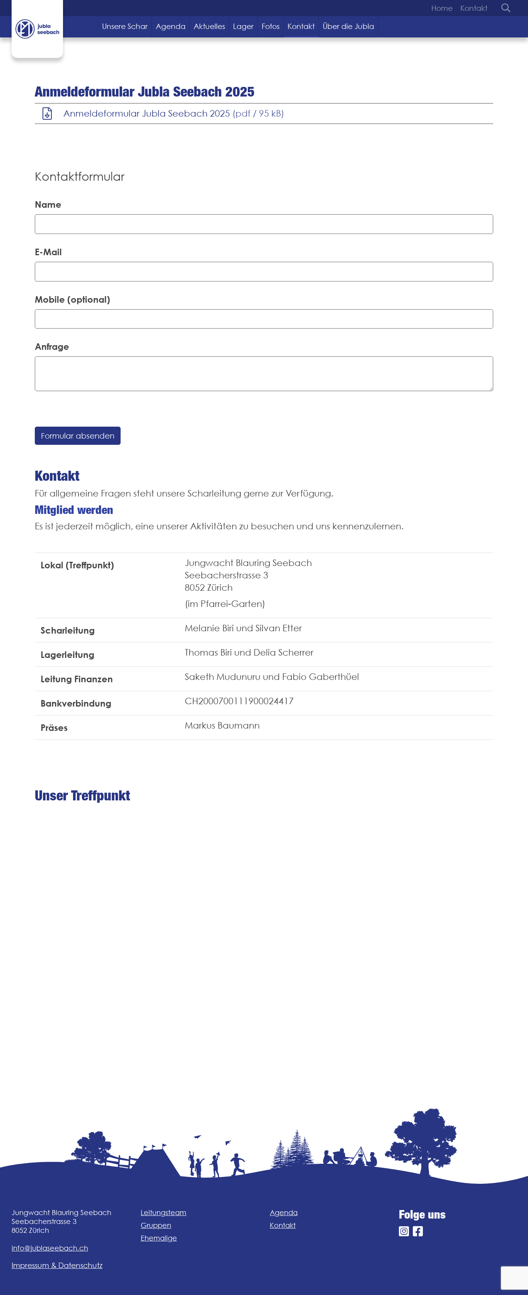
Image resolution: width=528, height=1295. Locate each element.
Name (48, 204)
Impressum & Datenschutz (57, 1265)
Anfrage (52, 346)
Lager (243, 26)
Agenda (171, 26)
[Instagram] (404, 1231)
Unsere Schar (125, 26)
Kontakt (473, 8)
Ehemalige (159, 1238)
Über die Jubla (348, 26)
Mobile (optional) (72, 299)
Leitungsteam (163, 1213)
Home (442, 8)
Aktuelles (209, 26)
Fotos (270, 26)
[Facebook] (418, 1231)
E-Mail (48, 251)
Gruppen (156, 1225)
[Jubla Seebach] (37, 29)
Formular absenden (77, 435)
